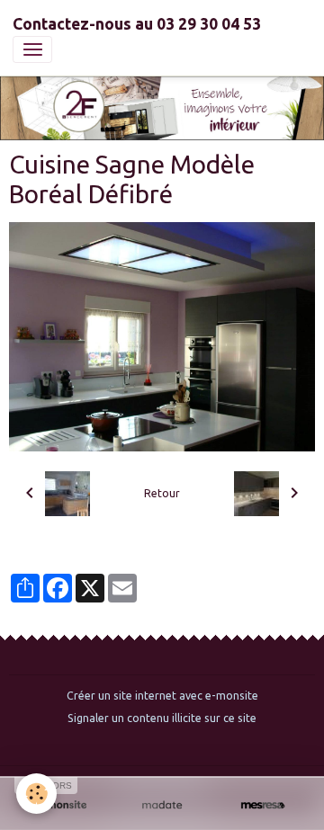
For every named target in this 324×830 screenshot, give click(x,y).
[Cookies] (36, 793)
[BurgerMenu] (32, 49)
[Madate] (162, 805)
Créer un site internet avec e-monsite (162, 695)
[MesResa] (263, 805)
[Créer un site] (61, 805)
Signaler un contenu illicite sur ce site (162, 718)
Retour (162, 493)
